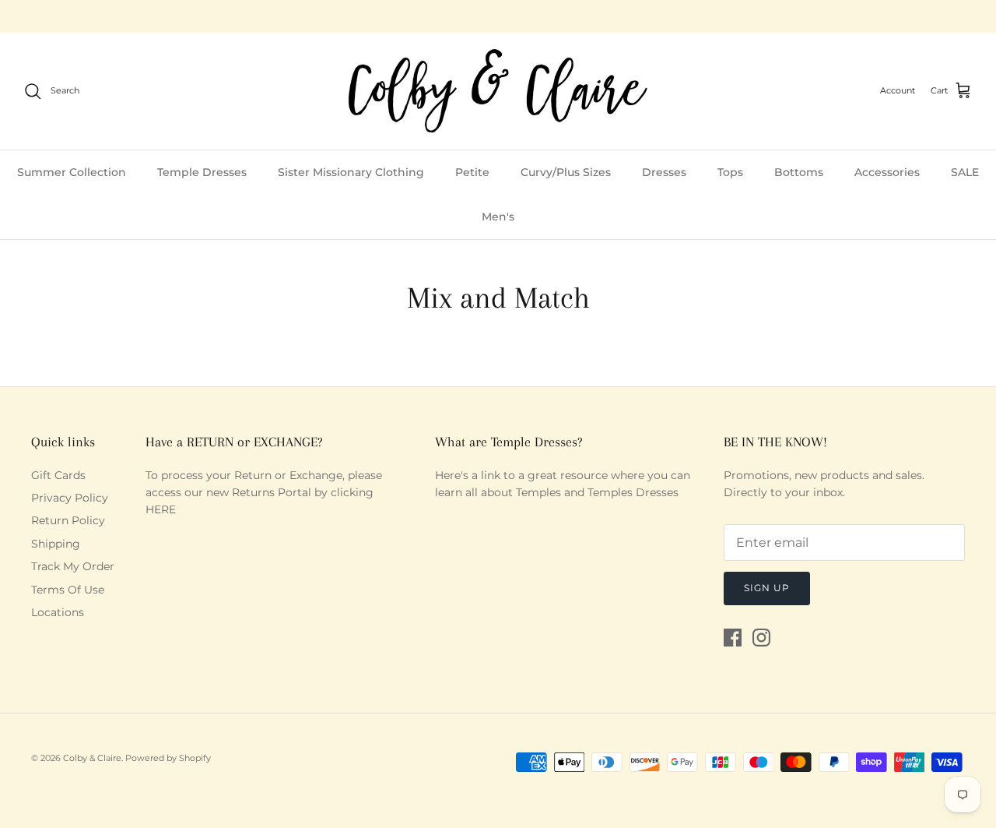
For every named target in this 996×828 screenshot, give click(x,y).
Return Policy (68, 520)
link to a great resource (544, 475)
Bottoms (798, 172)
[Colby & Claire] (498, 91)
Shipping (55, 544)
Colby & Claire (92, 757)
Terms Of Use (67, 590)
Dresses (664, 172)
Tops (730, 172)
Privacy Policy (69, 498)
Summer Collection (71, 172)
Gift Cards (58, 475)
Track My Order (72, 566)
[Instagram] (761, 638)
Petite (472, 172)
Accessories (887, 172)
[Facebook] (733, 638)
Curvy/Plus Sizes (566, 172)
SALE (965, 172)
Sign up (767, 588)
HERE (161, 509)
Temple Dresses (202, 172)
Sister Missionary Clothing (351, 172)
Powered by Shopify (168, 757)
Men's (498, 217)
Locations (57, 612)
